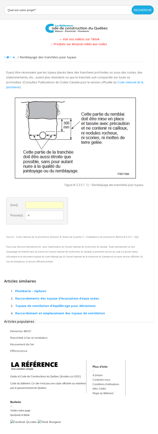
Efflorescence (18, 351)
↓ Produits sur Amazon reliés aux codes (79, 44)
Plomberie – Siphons (30, 291)
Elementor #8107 (20, 331)
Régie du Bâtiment (103, 393)
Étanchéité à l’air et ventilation (29, 338)
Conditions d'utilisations (106, 384)
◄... (14, 57)
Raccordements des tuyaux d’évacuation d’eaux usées (57, 298)
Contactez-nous (101, 379)
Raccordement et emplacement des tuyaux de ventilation (60, 313)
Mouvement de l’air (22, 344)
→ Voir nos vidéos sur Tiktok (79, 39)
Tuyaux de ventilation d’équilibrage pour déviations (55, 306)
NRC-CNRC (99, 388)
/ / (8, 57)
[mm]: (14, 205)
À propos (98, 375)
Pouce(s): (16, 215)
